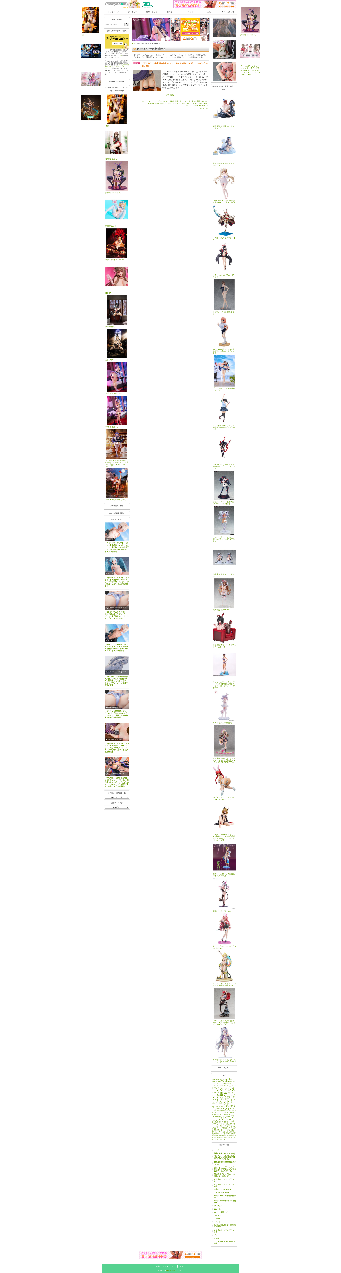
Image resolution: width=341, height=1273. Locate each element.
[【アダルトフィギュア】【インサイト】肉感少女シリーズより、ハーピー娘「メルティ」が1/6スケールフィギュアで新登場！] (117, 566)
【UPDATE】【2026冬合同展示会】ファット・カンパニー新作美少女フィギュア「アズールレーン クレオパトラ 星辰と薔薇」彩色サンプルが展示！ (117, 782)
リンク (182, 1266)
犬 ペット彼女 (229, 1135)
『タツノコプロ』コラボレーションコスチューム (224, 1083)
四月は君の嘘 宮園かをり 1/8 (197, 101)
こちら (120, 55)
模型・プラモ (151, 12)
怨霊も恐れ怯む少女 (229, 1132)
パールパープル (228, 1114)
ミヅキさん (230, 1126)
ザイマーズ (229, 1097)
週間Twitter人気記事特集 (112, 707)
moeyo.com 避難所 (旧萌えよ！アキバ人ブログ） (117, 66)
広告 (158, 1266)
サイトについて (227, 12)
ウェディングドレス (224, 1088)
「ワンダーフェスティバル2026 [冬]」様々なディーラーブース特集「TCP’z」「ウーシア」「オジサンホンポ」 (117, 615)
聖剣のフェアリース (226, 1137)
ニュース (217, 1209)
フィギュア (132, 12)
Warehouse (226, 1081)
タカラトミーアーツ (223, 1102)
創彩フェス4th (227, 1128)
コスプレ (170, 12)
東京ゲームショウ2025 (222, 1189)
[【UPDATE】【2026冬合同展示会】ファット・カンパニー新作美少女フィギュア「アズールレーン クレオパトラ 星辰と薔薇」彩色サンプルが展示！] (117, 766)
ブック (216, 1235)
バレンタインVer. (226, 1112)
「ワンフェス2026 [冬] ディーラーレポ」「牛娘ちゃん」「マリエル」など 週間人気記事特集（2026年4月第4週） (117, 714)
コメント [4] (203, 108)
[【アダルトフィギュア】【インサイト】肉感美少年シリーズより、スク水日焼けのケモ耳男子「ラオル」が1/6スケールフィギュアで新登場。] (117, 531)
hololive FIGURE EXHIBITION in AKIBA (225, 1226)
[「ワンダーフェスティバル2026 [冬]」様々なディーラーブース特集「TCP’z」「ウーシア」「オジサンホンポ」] (117, 600)
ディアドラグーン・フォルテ (223, 1107)
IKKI (213, 1079)
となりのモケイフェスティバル (224, 1180)
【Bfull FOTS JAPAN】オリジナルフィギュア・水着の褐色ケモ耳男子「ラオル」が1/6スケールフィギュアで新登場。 (117, 647)
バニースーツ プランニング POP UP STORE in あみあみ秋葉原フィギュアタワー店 (225, 1169)
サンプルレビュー (110, 739)
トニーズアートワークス (220, 1110)
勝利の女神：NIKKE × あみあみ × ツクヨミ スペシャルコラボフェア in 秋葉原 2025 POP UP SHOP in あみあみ (225, 1156)
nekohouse (218, 1079)
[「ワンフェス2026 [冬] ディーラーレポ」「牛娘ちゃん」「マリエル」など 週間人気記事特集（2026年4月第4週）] (117, 699)
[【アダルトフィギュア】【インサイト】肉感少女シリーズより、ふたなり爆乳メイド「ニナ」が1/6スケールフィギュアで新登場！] (117, 732)
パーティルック (217, 1114)
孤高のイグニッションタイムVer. (223, 1131)
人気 (209, 12)
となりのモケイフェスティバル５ (224, 1231)
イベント (189, 12)
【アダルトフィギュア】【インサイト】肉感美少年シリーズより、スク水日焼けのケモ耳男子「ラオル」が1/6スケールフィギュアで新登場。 (117, 547)
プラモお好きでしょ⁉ (222, 1124)
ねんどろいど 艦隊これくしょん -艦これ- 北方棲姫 (189, 103)
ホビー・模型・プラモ (222, 1212)
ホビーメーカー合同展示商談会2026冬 (115, 773)
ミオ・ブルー (219, 1126)
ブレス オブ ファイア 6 (226, 1122)
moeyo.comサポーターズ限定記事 (225, 1202)
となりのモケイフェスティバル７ (224, 1242)
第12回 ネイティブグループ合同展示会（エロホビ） (225, 1175)
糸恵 (218, 1137)
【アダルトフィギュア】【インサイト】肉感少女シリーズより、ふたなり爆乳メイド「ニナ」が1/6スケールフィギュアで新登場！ (117, 748)
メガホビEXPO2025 (221, 1192)
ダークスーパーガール (223, 1105)
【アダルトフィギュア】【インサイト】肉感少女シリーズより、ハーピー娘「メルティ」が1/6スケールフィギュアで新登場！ (117, 582)
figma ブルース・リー (163, 103)
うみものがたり (223, 1085)
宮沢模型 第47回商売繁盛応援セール (225, 1163)
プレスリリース (109, 539)
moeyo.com (170, 1271)
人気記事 (217, 1219)
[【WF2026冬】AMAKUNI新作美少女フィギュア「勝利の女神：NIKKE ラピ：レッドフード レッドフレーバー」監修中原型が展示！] (117, 665)
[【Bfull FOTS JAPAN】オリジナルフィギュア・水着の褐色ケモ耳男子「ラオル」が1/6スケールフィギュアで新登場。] (117, 633)
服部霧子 (222, 1135)
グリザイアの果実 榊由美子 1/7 (197, 105)
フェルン (223, 1117)
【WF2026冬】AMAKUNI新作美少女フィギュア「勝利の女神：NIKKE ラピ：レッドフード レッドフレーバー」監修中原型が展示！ (116, 681)
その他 (216, 1238)
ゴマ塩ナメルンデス (223, 1095)
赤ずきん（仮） (222, 1139)
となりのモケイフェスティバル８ (224, 1185)
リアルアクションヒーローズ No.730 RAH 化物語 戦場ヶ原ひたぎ (162, 101)
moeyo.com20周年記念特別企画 (225, 1196)
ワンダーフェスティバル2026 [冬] (114, 607)
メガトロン (217, 1128)
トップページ (113, 12)
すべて (216, 1150)
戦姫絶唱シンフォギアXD (220, 1134)
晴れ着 (216, 1135)
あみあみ (151, 103)
